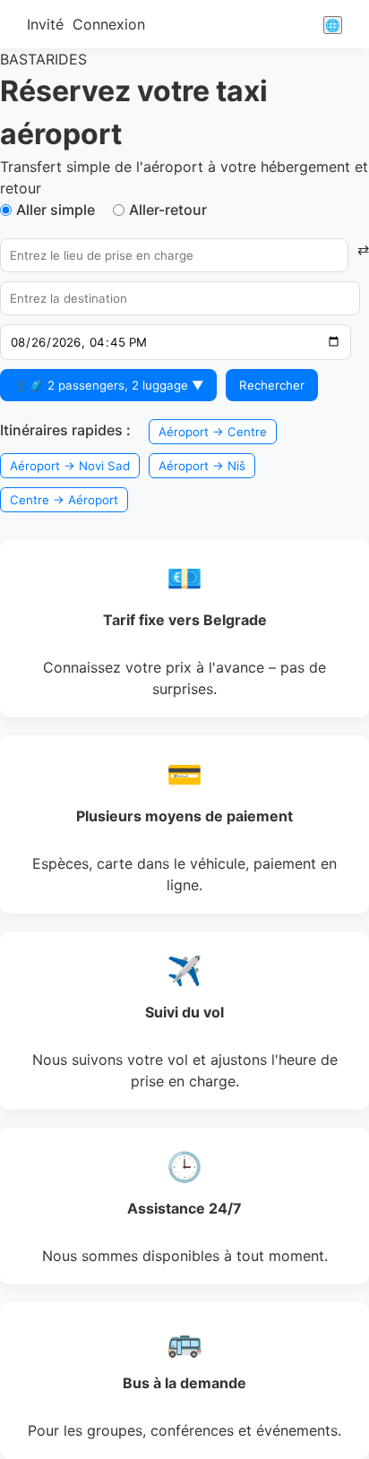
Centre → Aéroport (64, 500)
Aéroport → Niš (202, 466)
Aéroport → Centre (213, 432)
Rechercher (272, 385)
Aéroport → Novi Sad (70, 466)
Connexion (109, 24)
